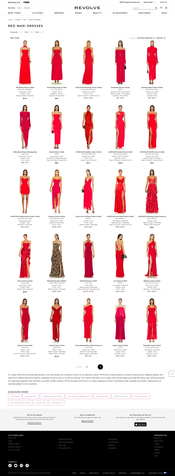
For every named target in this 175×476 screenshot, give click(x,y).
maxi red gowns (31, 396)
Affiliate (156, 450)
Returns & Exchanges (66, 442)
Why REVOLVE (113, 442)
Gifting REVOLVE (65, 448)
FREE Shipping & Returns (130, 2)
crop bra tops (40, 403)
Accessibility (112, 448)
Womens (11, 8)
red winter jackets (140, 396)
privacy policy (35, 423)
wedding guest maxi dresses (52, 396)
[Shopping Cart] (166, 8)
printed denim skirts (121, 396)
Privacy (82, 473)
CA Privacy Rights (109, 473)
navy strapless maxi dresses (20, 403)
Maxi (24, 19)
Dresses (59, 13)
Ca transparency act (137, 473)
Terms (74, 473)
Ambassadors (158, 447)
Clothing (37, 13)
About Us (157, 438)
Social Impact (158, 441)
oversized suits (56, 403)
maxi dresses (15, 396)
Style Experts (112, 439)
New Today (14, 13)
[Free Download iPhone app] (140, 426)
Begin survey (87, 421)
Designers (145, 13)
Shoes (78, 13)
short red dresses (102, 396)
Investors (157, 453)
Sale (164, 13)
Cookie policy (94, 473)
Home (10, 19)
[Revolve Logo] (87, 9)
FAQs (10, 441)
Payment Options (14, 447)
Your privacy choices (156, 473)
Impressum (122, 473)
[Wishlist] (161, 8)
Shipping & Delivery (65, 439)
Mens (20, 8)
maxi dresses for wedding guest (79, 396)
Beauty (27, 8)
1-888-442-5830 (14, 444)
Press (156, 456)
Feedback (111, 445)
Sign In (163, 2)
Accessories (120, 13)
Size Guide (62, 445)
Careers (156, 444)
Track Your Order (14, 450)
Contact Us (12, 438)
